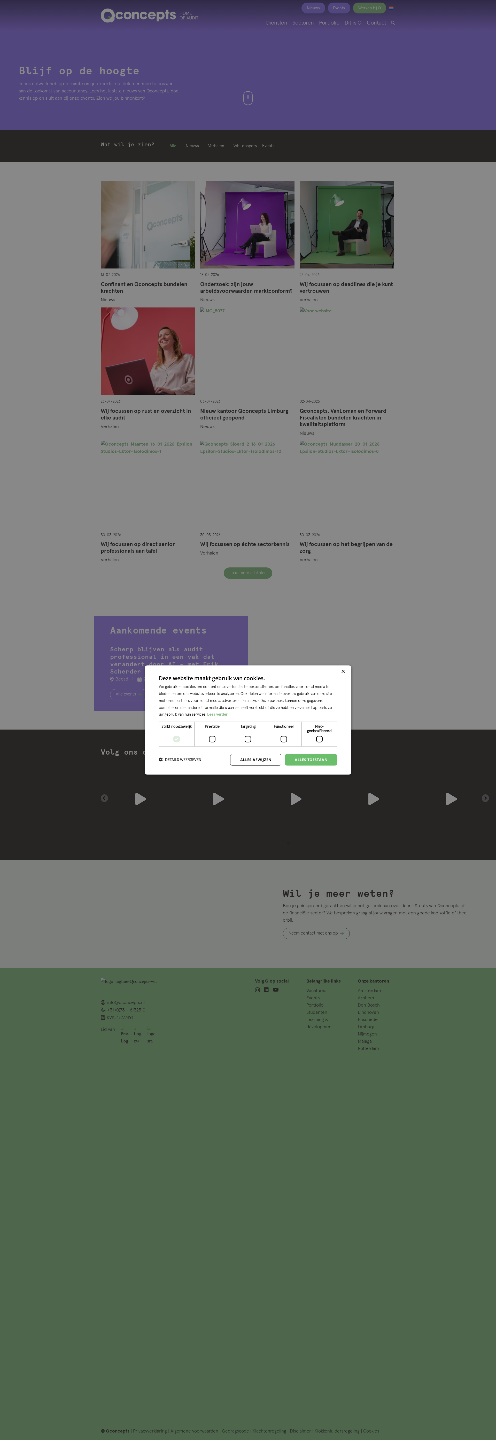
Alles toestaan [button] (311, 759)
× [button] (343, 672)
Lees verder (217, 714)
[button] (180, 760)
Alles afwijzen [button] (256, 759)
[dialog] (248, 720)
